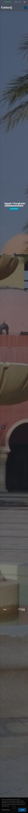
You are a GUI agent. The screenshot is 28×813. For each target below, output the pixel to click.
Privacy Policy (5, 810)
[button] (20, 2)
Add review (14, 208)
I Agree (22, 809)
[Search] (22, 7)
